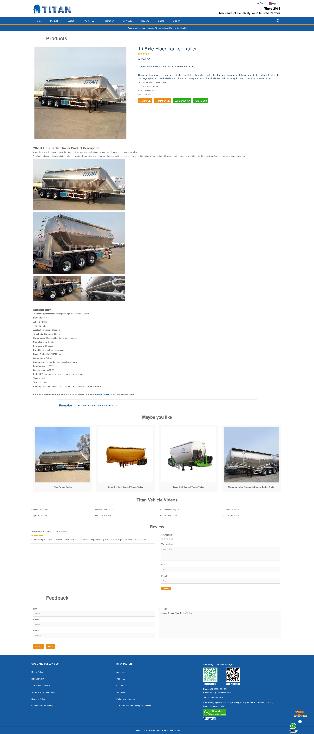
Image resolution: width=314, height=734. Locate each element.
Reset (50, 646)
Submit (166, 588)
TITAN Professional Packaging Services (133, 705)
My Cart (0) (261, 3)
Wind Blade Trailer (231, 515)
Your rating (167, 534)
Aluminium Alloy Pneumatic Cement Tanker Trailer (251, 487)
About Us (120, 672)
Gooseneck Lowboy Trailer (170, 509)
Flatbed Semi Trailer (40, 509)
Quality (176, 20)
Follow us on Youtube (125, 699)
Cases (161, 20)
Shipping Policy (38, 699)
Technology (121, 692)
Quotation (161, 101)
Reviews (145, 20)
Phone (36, 630)
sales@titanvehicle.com (220, 692)
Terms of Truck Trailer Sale (43, 692)
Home (39, 20)
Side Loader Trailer (231, 509)
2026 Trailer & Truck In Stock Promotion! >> (97, 405)
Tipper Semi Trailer (39, 515)
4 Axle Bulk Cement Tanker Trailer (188, 487)
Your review (167, 544)
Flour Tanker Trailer (63, 487)
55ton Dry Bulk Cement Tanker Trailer (125, 487)
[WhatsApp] (242, 712)
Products (151, 27)
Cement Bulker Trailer (105, 394)
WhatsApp (181, 101)
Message (163, 608)
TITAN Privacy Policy (40, 685)
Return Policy (37, 672)
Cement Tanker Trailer (168, 515)
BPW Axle (127, 20)
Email (164, 576)
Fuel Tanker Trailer (103, 515)
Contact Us (121, 685)
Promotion (109, 20)
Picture (143, 101)
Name (165, 564)
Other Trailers (162, 27)
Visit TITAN (89, 20)
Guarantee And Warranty (42, 705)
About (71, 20)
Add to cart (201, 101)
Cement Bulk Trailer (178, 27)
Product (54, 20)
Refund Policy (37, 678)
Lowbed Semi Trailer (104, 509)
